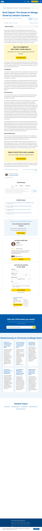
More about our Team (9, 177)
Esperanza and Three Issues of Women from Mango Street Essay (31, 372)
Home (4, 8)
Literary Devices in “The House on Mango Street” (30, 170)
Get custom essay (21, 158)
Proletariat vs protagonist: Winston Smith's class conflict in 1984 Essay (19, 212)
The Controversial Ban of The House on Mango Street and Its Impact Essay (20, 345)
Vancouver (27, 185)
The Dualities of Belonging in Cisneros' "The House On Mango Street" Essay (20, 372)
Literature (16, 8)
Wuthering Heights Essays (16, 406)
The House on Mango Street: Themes (11, 169)
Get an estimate (21, 290)
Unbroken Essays (7, 406)
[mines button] (12, 279)
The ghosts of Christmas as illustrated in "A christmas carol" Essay (18, 209)
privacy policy (18, 286)
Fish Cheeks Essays (24, 406)
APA (12, 185)
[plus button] (30, 279)
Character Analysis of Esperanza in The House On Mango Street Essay (19, 206)
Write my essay (21, 233)
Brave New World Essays (33, 406)
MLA (16, 185)
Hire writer (21, 259)
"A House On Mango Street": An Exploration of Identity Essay (8, 371)
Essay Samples (10, 8)
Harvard (21, 185)
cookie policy (15, 529)
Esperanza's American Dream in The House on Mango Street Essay (8, 345)
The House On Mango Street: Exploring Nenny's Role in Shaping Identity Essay (20, 202)
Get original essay (21, 57)
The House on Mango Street (24, 8)
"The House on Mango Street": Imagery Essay (31, 343)
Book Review (9, 18)
